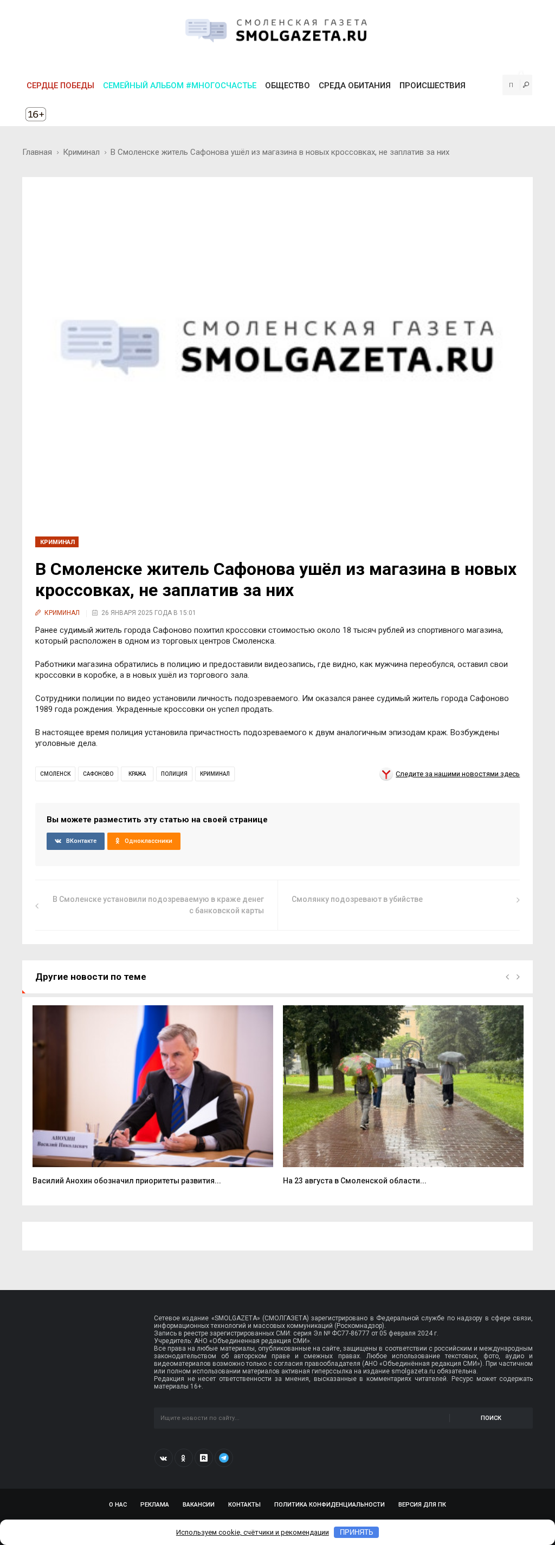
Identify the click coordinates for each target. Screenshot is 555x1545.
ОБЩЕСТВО (287, 85)
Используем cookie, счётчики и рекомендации (252, 1532)
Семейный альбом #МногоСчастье (179, 85)
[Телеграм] (224, 1458)
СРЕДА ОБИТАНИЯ (355, 85)
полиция (174, 774)
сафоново (98, 774)
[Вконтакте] (163, 1458)
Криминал (81, 152)
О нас (118, 1504)
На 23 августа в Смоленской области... (355, 1180)
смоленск (55, 774)
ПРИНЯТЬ (356, 1532)
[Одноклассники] (184, 1458)
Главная (37, 152)
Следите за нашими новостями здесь (458, 774)
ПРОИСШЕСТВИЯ (432, 85)
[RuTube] (204, 1458)
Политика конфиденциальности (329, 1504)
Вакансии (199, 1504)
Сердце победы (60, 85)
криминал (215, 774)
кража (137, 774)
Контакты (244, 1504)
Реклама (154, 1504)
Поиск (491, 1418)
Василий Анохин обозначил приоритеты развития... (127, 1180)
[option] (153, 1101)
